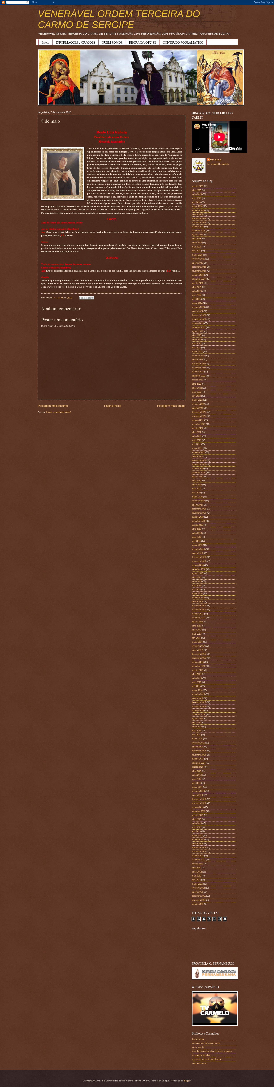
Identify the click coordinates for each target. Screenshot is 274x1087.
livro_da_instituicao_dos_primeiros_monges (212, 1051)
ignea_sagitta (198, 1047)
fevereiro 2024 (198, 307)
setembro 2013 (198, 811)
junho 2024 (197, 291)
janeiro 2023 (197, 359)
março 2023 (197, 351)
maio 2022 (196, 392)
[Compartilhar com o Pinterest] (92, 297)
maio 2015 (196, 730)
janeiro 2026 (197, 214)
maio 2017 (196, 634)
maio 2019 (196, 537)
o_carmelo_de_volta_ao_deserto (206, 1059)
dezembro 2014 (199, 751)
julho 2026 (196, 190)
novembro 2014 (199, 755)
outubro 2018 (198, 565)
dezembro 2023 (199, 315)
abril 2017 (196, 638)
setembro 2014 (198, 763)
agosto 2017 (197, 621)
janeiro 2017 (197, 650)
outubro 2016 (198, 662)
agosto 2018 (197, 573)
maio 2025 (196, 247)
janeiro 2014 (197, 795)
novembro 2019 (199, 513)
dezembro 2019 (199, 509)
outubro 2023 (198, 323)
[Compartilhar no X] (86, 297)
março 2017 (197, 642)
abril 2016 (196, 686)
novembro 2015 (199, 706)
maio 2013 (196, 827)
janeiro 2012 (197, 892)
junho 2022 (197, 388)
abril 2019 (196, 541)
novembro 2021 (199, 416)
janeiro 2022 (197, 408)
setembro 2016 (198, 666)
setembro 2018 (198, 569)
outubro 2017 (198, 614)
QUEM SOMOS (112, 42)
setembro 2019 (198, 521)
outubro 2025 (198, 226)
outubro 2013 (198, 807)
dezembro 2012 (199, 847)
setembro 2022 (198, 376)
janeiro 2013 (197, 843)
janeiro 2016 (197, 698)
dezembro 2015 (199, 702)
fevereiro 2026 (198, 210)
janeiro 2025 (197, 263)
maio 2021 (196, 440)
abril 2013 (196, 831)
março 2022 (197, 400)
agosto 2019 (197, 525)
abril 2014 (196, 783)
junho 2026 (197, 194)
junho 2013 (197, 823)
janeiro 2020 (197, 505)
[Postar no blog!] (83, 297)
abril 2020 (196, 492)
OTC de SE (215, 160)
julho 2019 (196, 529)
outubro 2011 (197, 904)
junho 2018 (197, 581)
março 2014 (197, 787)
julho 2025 (196, 238)
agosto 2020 (197, 476)
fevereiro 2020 (198, 501)
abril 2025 (196, 251)
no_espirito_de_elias (201, 1055)
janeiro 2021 (197, 456)
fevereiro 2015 (198, 743)
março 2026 (197, 206)
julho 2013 (196, 819)
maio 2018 (196, 585)
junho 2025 (197, 242)
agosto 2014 (197, 767)
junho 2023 (197, 339)
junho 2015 (197, 726)
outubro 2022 (198, 371)
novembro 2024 (199, 271)
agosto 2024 (197, 283)
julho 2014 (196, 771)
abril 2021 (196, 444)
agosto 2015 (197, 718)
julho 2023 (196, 335)
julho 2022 (196, 384)
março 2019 (197, 545)
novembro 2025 (199, 222)
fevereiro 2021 (198, 452)
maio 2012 (196, 876)
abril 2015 (196, 734)
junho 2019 (197, 533)
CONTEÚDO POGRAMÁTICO (183, 42)
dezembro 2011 (199, 896)
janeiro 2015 (197, 747)
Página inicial (112, 405)
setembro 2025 (198, 230)
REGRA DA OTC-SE (142, 42)
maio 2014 (196, 779)
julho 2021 (196, 432)
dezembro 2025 (199, 218)
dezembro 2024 (199, 267)
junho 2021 (197, 436)
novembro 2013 (199, 803)
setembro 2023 (198, 327)
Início (45, 42)
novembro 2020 (199, 464)
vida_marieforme (199, 1063)
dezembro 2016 (199, 654)
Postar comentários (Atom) (58, 412)
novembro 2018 (199, 561)
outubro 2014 (198, 759)
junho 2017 (197, 630)
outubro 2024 (198, 275)
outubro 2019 (198, 517)
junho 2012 (197, 872)
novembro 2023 (199, 319)
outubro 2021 (198, 420)
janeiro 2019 (197, 553)
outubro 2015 (198, 710)
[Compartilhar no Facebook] (89, 297)
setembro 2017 (198, 618)
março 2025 (197, 255)
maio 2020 (196, 488)
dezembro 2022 (199, 363)
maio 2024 (196, 295)
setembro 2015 (198, 714)
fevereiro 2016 (198, 694)
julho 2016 (196, 674)
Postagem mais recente (53, 405)
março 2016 (197, 690)
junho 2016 (197, 678)
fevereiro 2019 (198, 549)
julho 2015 (196, 722)
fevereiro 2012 (198, 888)
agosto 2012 (197, 864)
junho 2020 (197, 484)
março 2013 (197, 835)
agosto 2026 (197, 186)
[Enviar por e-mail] (80, 297)
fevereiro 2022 (198, 404)
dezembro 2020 (199, 460)
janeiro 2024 (197, 311)
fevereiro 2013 (198, 839)
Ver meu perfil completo (218, 164)
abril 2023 (196, 347)
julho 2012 (196, 867)
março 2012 (197, 884)
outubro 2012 (198, 855)
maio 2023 (196, 343)
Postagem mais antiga (171, 405)
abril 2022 (196, 396)
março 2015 (197, 738)
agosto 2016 (197, 670)
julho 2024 (196, 287)
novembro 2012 (199, 851)
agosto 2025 (197, 234)
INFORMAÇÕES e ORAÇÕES (75, 42)
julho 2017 (196, 626)
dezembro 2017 (199, 605)
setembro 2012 (198, 859)
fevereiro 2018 (198, 597)
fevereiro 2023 (198, 355)
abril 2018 (196, 589)
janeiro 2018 (197, 601)
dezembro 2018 (199, 557)
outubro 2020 (198, 468)
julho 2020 (196, 480)
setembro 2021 (198, 424)
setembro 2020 (198, 472)
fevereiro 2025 (198, 259)
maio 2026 (196, 198)
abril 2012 (196, 880)
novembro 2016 (199, 658)
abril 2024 (196, 299)
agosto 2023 (197, 331)
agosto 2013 (197, 815)
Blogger (187, 1081)
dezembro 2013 (199, 799)
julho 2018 (196, 577)
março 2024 (197, 303)
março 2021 (197, 448)
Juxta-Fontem (198, 1039)
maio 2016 (196, 682)
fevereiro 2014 (198, 791)
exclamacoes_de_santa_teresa (206, 1043)
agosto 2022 (197, 380)
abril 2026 (196, 202)
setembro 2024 (198, 279)
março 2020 (197, 497)
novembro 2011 (199, 900)
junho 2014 (197, 775)
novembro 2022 (199, 368)
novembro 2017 (199, 609)
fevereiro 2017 (198, 646)
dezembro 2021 (199, 412)
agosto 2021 (197, 428)
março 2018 (197, 593)
